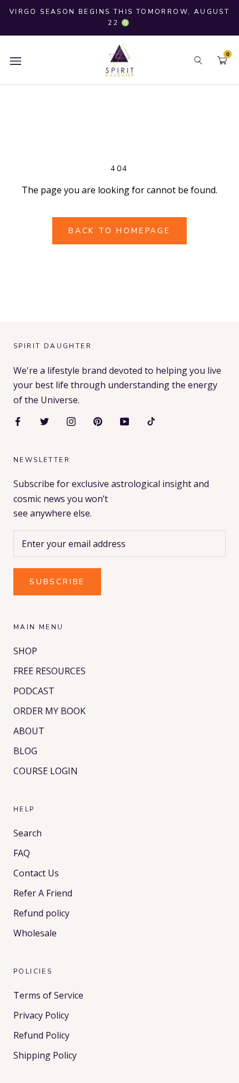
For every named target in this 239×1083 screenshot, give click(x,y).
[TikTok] (151, 420)
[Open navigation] (15, 60)
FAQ (21, 853)
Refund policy (41, 913)
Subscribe (57, 581)
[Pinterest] (97, 420)
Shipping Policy (45, 1055)
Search (27, 833)
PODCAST (33, 691)
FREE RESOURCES (49, 671)
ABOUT (28, 731)
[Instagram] (71, 420)
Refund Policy (41, 1035)
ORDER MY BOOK (49, 711)
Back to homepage (119, 230)
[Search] (198, 60)
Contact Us (36, 873)
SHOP (25, 651)
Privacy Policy (41, 1015)
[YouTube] (124, 420)
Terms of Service (48, 995)
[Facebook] (17, 420)
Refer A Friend (42, 893)
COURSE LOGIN (45, 771)
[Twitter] (44, 420)
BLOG (25, 751)
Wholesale (35, 933)
